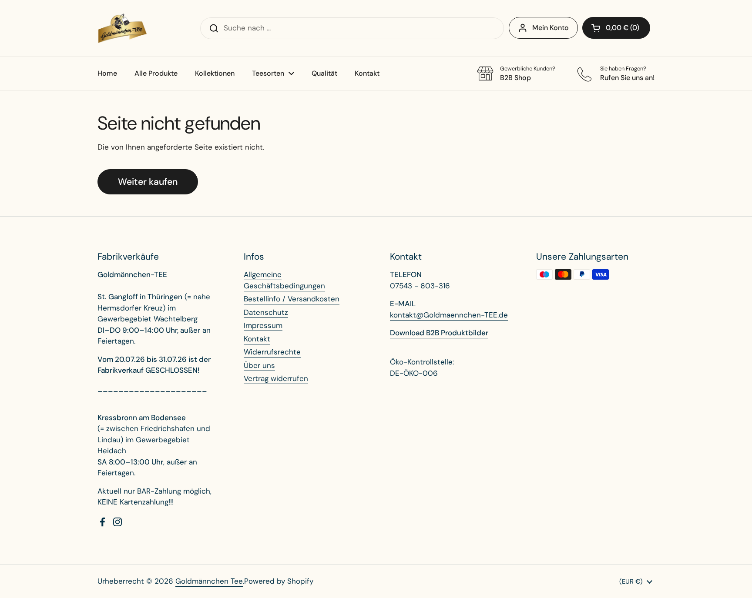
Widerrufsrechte (272, 352)
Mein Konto (550, 27)
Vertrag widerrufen (276, 378)
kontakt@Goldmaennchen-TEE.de (449, 315)
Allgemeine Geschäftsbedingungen (284, 280)
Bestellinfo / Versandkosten (291, 299)
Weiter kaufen (148, 182)
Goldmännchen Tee (209, 581)
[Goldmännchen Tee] (122, 28)
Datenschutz (266, 312)
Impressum (263, 325)
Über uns (259, 365)
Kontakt (257, 339)
